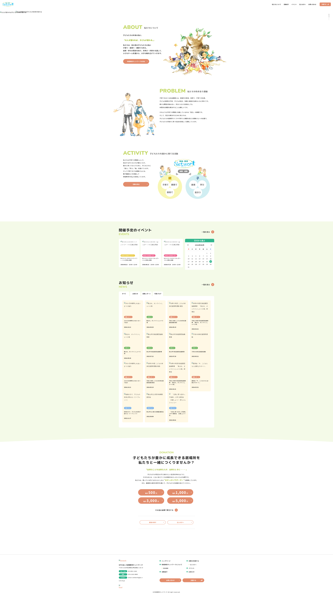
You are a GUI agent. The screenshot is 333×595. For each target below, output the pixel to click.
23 (210, 261)
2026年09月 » (211, 245)
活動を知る (136, 184)
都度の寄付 (152, 522)
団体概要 (165, 568)
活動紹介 (286, 4)
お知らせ (192, 572)
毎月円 (151, 492)
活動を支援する (194, 561)
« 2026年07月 (188, 245)
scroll (329, 15)
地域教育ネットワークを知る (136, 61)
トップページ (166, 561)
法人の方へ (302, 4)
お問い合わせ (312, 4)
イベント (294, 4)
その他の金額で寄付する (164, 510)
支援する (324, 4)
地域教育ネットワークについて (172, 564)
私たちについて (276, 4)
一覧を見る (206, 232)
